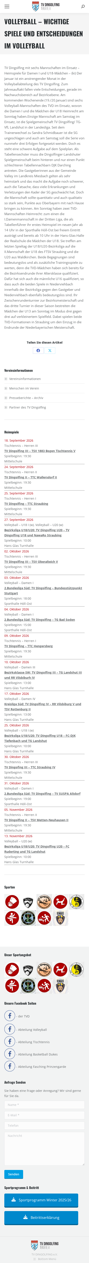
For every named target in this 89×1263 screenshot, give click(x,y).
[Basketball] (28, 902)
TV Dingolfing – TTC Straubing (26, 504)
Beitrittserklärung (44, 1217)
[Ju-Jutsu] (77, 902)
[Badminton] (12, 902)
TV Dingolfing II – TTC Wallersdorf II (30, 477)
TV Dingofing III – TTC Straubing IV (29, 767)
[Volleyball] (60, 918)
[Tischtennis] (44, 918)
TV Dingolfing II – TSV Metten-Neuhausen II (36, 820)
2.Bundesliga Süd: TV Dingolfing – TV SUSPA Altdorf (42, 794)
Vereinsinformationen (25, 379)
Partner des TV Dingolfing (27, 407)
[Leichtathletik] (12, 918)
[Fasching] (44, 902)
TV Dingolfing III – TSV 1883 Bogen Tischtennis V (39, 451)
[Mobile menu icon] (7, 6)
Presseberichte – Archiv (26, 398)
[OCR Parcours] (28, 918)
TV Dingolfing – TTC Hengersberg (28, 646)
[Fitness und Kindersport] (60, 902)
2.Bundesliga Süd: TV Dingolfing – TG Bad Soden (39, 620)
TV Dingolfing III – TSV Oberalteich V (31, 562)
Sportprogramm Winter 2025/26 (44, 1200)
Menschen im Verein (24, 388)
